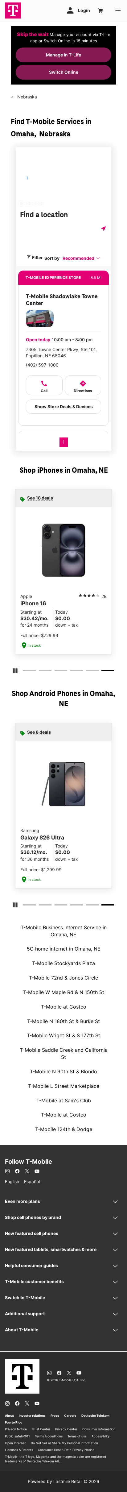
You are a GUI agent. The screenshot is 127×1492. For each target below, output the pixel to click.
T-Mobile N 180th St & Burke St (63, 1021)
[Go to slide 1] (25, 672)
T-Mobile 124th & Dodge (63, 1129)
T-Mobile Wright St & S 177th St (63, 1035)
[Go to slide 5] (88, 672)
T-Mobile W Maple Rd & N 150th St (63, 992)
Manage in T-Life (63, 54)
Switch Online (63, 72)
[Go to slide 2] (41, 672)
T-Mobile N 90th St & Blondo (63, 1071)
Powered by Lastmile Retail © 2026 (63, 1481)
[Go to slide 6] (104, 672)
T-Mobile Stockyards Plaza (63, 963)
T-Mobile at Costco (63, 1007)
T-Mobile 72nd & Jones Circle (63, 978)
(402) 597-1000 (42, 364)
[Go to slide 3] (56, 672)
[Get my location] (104, 228)
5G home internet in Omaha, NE (63, 949)
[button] (81, 258)
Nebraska (26, 96)
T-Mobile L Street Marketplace (63, 1086)
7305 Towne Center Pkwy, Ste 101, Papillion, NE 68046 (61, 352)
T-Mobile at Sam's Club (63, 1100)
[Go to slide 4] (72, 672)
